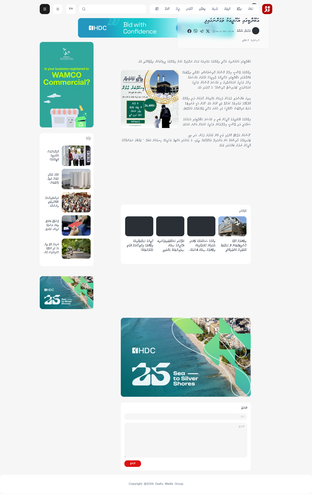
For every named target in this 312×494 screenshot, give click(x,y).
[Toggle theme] (58, 9)
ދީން (178, 8)
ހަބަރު (250, 8)
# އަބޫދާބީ (245, 40)
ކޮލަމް (167, 8)
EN (71, 8)
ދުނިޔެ (215, 8)
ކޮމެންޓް (132, 463)
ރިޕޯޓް (239, 8)
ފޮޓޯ (156, 8)
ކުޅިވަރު (227, 8)
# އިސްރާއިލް (255, 40)
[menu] (45, 9)
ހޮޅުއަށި (189, 8)
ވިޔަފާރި (202, 8)
